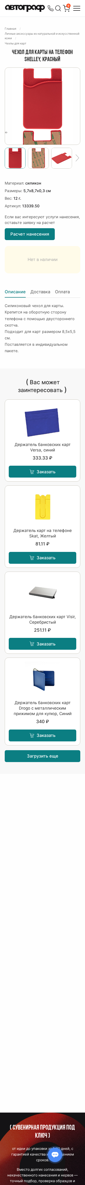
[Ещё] (77, 158)
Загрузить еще (42, 756)
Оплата (62, 291)
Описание (15, 291)
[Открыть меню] (76, 8)
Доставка (40, 291)
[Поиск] (58, 8)
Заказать (46, 471)
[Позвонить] (50, 8)
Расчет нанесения (29, 234)
